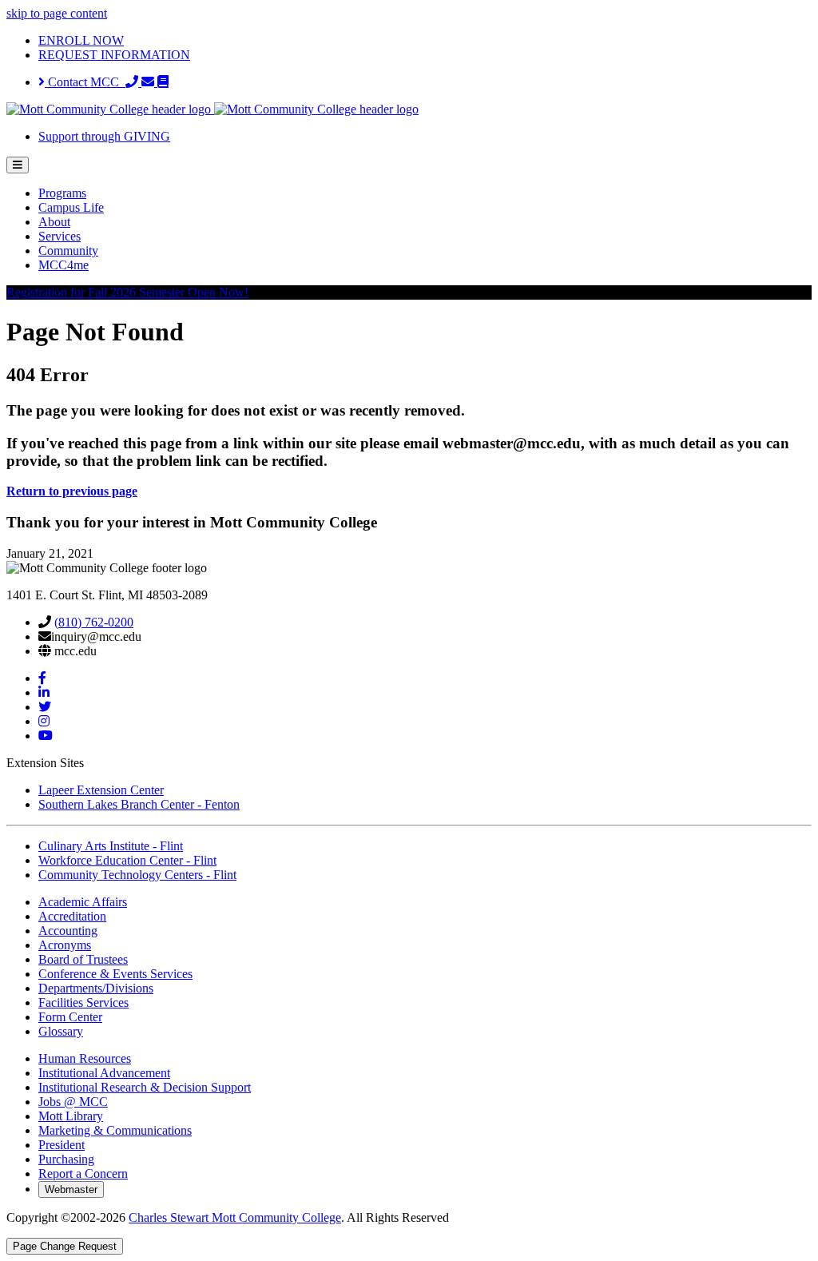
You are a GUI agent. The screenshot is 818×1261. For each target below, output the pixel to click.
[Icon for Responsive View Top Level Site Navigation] (17, 165)
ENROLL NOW (81, 40)
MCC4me (63, 265)
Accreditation (72, 916)
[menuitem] (425, 193)
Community (68, 250)
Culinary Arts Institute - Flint (110, 846)
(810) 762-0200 (93, 622)
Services (59, 236)
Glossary (60, 1031)
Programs (62, 193)
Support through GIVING (104, 136)
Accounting (67, 930)
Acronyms (64, 945)
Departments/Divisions (95, 988)
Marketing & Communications (115, 1130)
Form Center (70, 1017)
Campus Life (71, 207)
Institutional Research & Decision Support (144, 1087)
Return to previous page (71, 491)
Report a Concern (83, 1173)
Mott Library (70, 1116)
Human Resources (84, 1058)
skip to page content (56, 13)
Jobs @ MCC (73, 1101)
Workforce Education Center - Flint (127, 860)
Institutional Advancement (104, 1073)
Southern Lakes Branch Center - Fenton (139, 804)
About (54, 222)
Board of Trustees (83, 959)
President (61, 1145)
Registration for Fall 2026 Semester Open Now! (127, 292)
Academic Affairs (82, 902)
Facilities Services (83, 1002)
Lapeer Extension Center (101, 790)
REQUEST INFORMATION (114, 55)
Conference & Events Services (115, 974)
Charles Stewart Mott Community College (235, 1217)
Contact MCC (85, 82)
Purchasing (66, 1159)
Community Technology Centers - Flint (137, 874)
